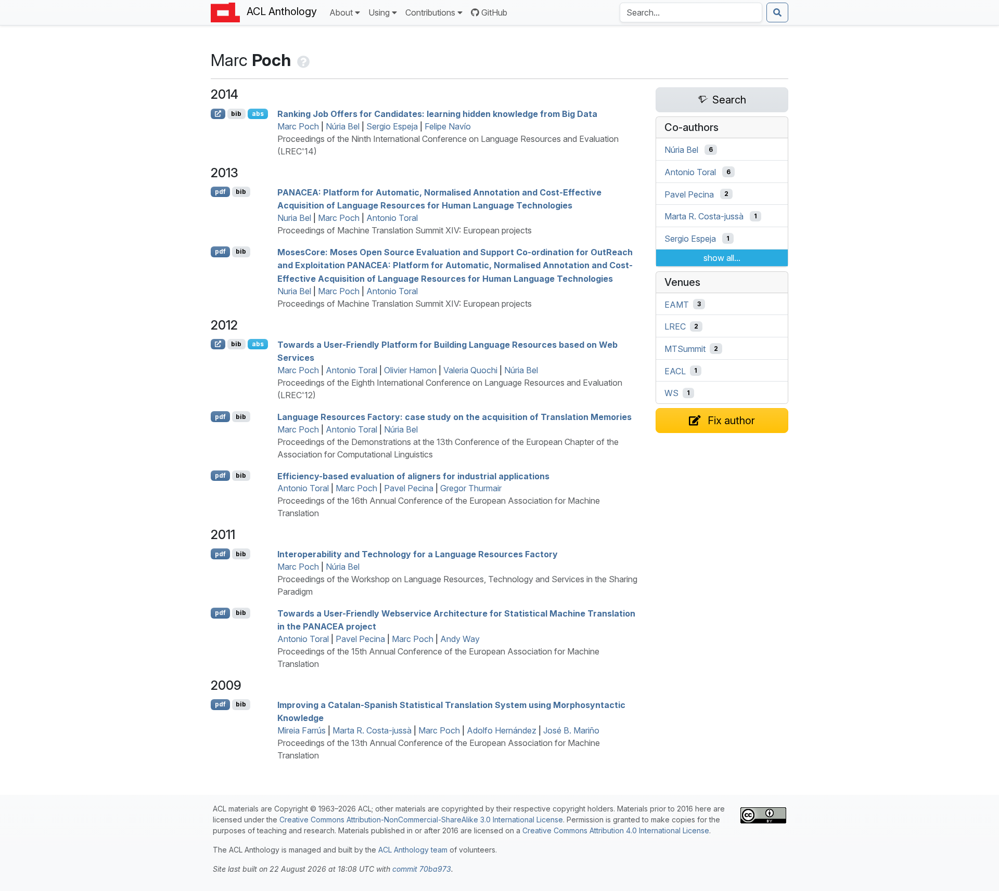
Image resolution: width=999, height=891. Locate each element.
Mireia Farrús (301, 730)
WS (671, 393)
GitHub (494, 12)
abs (258, 113)
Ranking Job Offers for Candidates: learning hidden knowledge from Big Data (437, 114)
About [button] (341, 12)
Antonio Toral (392, 218)
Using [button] (379, 12)
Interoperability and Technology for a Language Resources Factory (417, 554)
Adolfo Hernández (501, 730)
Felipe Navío (448, 126)
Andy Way (460, 639)
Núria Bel (343, 126)
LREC (675, 326)
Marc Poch (298, 126)
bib (236, 113)
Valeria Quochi (470, 370)
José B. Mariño (571, 730)
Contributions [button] (430, 12)
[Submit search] (777, 12)
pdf (220, 191)
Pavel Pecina (408, 488)
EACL (675, 370)
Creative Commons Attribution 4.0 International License (615, 830)
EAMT (676, 304)
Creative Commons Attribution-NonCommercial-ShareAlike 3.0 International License (421, 819)
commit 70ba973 (421, 868)
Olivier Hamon (410, 370)
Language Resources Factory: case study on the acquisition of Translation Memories (454, 417)
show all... (721, 258)
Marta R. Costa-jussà (372, 730)
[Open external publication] (218, 114)
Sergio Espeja (392, 126)
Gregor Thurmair (471, 488)
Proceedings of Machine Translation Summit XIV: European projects (404, 230)
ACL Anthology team (412, 849)
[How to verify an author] (302, 60)
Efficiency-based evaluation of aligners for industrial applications (413, 475)
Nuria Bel (294, 218)
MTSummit (685, 349)
